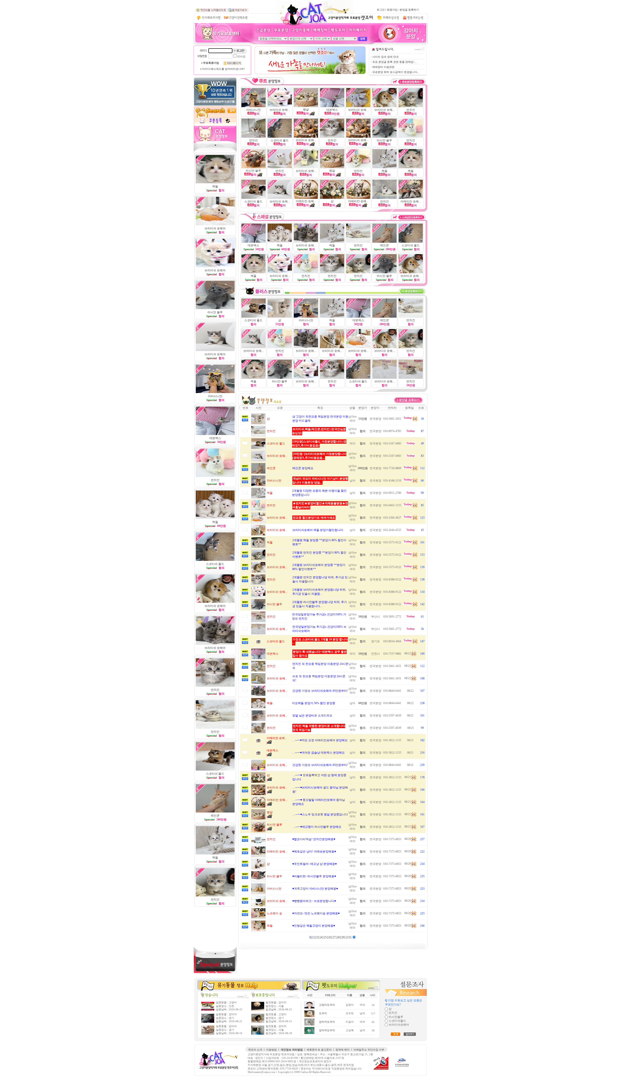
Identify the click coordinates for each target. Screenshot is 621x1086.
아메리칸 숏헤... (306, 201)
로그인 (381, 9)
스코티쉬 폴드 (279, 140)
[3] (317, 937)
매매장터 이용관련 (383, 67)
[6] (330, 937)
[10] (349, 937)
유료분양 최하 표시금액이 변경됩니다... (395, 72)
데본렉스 (332, 110)
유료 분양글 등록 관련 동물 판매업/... (394, 62)
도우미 (323, 1013)
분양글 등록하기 (409, 9)
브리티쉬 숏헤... (280, 110)
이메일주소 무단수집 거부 (368, 1049)
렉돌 (215, 522)
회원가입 (392, 9)
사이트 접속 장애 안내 (385, 57)
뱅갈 (306, 109)
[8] (339, 937)
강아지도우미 (327, 1022)
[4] (322, 937)
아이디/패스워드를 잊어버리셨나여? (223, 69)
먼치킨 (215, 731)
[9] (344, 937)
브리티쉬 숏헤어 (215, 648)
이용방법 (271, 1049)
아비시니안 (253, 110)
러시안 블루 (384, 140)
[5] (326, 937)
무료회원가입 (211, 63)
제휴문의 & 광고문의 (319, 1049)
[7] (335, 937)
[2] (313, 937)
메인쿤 (384, 245)
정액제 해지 (342, 1049)
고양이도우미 (327, 1005)
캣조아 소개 (255, 1049)
